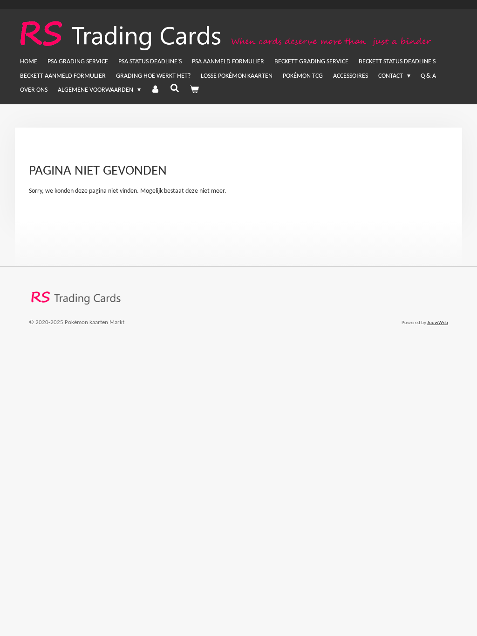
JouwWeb (437, 322)
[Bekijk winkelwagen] (194, 90)
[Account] (155, 90)
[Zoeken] (174, 89)
